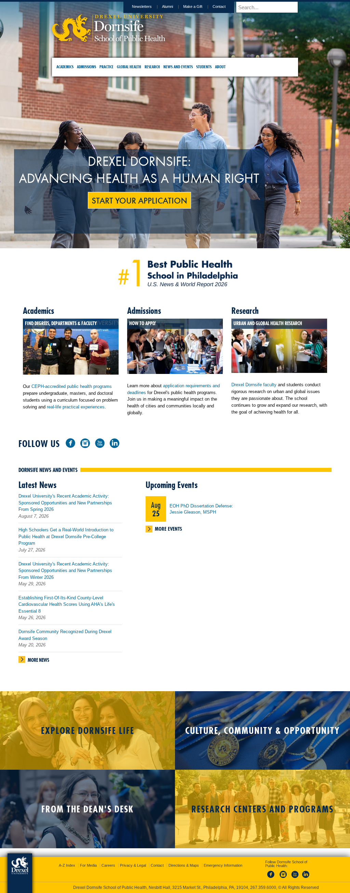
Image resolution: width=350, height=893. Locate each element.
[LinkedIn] (155, 441)
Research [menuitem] (152, 66)
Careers (149, 859)
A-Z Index (107, 859)
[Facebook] (111, 441)
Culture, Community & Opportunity (262, 728)
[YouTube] (141, 441)
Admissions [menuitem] (86, 66)
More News (79, 658)
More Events (209, 527)
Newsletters (142, 6)
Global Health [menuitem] (129, 66)
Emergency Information (169, 866)
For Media (128, 859)
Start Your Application (175, 200)
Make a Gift (192, 6)
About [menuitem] (220, 66)
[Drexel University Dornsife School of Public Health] (108, 39)
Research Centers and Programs (262, 807)
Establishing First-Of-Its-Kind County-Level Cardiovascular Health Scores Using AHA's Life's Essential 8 (107, 603)
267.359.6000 (175, 887)
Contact (219, 6)
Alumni (167, 6)
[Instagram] (126, 441)
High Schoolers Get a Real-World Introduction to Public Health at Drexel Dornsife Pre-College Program (106, 535)
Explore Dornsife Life (87, 728)
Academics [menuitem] (64, 66)
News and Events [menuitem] (178, 66)
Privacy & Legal (173, 859)
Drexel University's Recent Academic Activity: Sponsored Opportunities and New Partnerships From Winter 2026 (106, 569)
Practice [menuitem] (106, 66)
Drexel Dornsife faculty (240, 369)
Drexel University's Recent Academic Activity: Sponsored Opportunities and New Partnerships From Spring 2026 (106, 501)
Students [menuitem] (204, 66)
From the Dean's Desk (87, 807)
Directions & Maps (224, 859)
